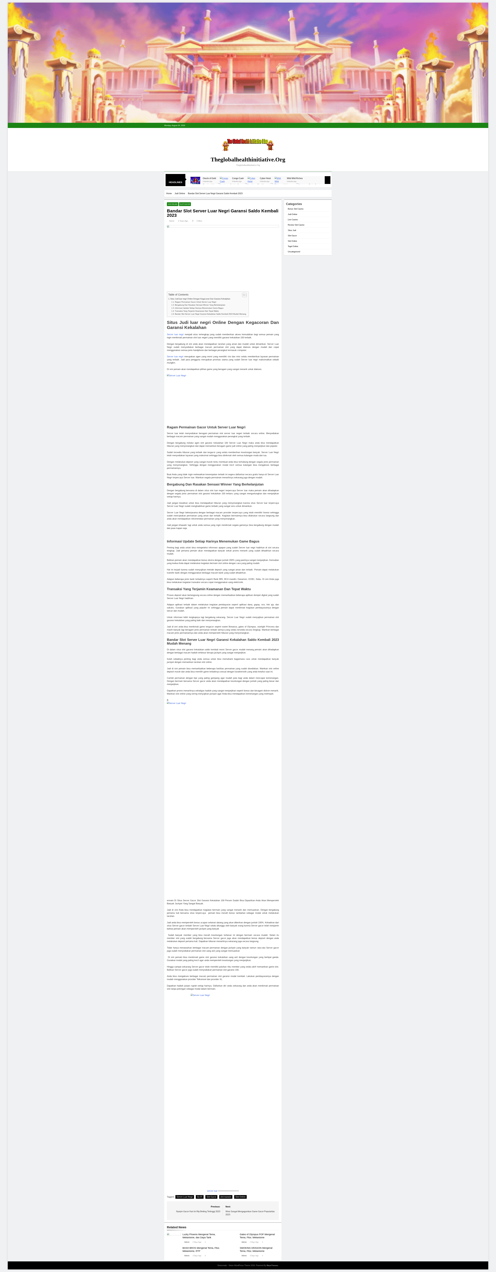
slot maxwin (225, 1197)
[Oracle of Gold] (195, 182)
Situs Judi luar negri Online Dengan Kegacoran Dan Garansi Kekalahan (200, 299)
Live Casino (293, 219)
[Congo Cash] (225, 182)
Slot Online (240, 1197)
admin (171, 221)
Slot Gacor (185, 204)
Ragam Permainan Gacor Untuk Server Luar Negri (195, 302)
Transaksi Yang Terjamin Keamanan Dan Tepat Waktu (197, 311)
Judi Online (172, 204)
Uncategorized (294, 251)
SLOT (199, 1197)
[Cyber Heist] (252, 182)
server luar (212, 1191)
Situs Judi (292, 230)
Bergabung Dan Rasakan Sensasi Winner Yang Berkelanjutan (200, 305)
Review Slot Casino (296, 225)
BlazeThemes (272, 1265)
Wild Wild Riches (295, 178)
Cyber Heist (265, 178)
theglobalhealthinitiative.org (248, 159)
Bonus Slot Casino (295, 209)
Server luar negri (175, 334)
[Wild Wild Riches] (279, 182)
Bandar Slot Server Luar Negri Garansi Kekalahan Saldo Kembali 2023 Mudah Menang (210, 314)
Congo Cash (238, 178)
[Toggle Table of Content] (243, 295)
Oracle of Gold (209, 178)
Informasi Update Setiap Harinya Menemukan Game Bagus (199, 308)
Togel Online (293, 246)
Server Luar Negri (185, 1197)
